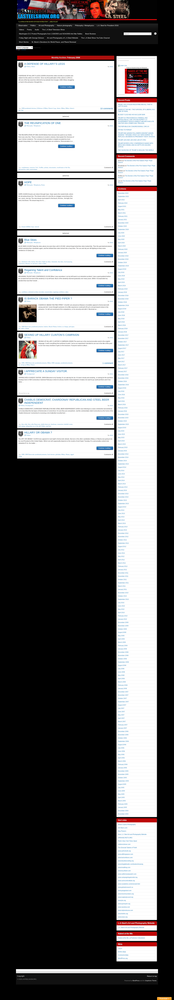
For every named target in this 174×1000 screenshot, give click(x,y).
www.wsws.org (122, 917)
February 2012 (122, 566)
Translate (23, 49)
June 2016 (121, 394)
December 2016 (123, 375)
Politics (33, 25)
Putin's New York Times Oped (127, 841)
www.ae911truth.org (124, 851)
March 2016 (122, 404)
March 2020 (122, 246)
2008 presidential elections (29, 108)
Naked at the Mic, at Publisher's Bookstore (131, 938)
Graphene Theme (150, 980)
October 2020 (122, 226)
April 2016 (121, 401)
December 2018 (123, 295)
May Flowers (122, 831)
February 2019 (122, 289)
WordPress (136, 980)
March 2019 (122, 285)
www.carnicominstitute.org (126, 880)
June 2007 (121, 711)
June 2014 (121, 474)
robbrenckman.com (124, 844)
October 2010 (122, 596)
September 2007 (123, 702)
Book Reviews (90, 34)
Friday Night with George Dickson (31, 38)
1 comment (108, 363)
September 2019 (123, 266)
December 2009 (123, 622)
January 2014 (122, 490)
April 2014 (121, 480)
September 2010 (123, 599)
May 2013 (121, 517)
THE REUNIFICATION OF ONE (42, 123)
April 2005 (121, 797)
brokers (60, 326)
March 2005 (122, 801)
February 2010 (122, 616)
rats (19, 328)
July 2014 (121, 470)
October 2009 (122, 629)
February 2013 (122, 527)
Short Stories (24, 42)
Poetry (29, 30)
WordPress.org (123, 958)
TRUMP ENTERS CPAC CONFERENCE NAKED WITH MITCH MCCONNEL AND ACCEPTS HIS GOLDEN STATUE (135, 145)
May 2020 (121, 239)
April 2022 (121, 200)
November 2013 (123, 497)
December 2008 (123, 652)
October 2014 (122, 460)
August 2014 (122, 467)
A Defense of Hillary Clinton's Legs (46, 108)
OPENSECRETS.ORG (125, 838)
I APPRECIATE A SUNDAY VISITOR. (46, 371)
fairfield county (68, 424)
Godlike (41, 167)
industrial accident (33, 292)
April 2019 (121, 282)
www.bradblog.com (124, 867)
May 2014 (121, 477)
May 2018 (121, 318)
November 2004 (123, 814)
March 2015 (122, 444)
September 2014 (123, 464)
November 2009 (123, 626)
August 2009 (122, 632)
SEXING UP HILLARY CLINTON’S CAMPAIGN (51, 334)
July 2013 (121, 510)
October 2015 (122, 421)
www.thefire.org (123, 913)
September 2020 (123, 229)
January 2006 (122, 768)
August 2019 (122, 269)
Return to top (152, 976)
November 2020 (123, 223)
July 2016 (121, 391)
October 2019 (122, 262)
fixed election (51, 454)
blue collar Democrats (34, 424)
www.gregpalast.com (124, 890)
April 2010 (121, 612)
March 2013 (122, 523)
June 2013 (121, 513)
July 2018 (121, 312)
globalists (58, 454)
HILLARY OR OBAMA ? (38, 432)
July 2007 (121, 708)
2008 (23, 363)
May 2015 (121, 437)
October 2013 (122, 500)
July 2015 (121, 431)
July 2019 (121, 272)
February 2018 (122, 328)
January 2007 (122, 728)
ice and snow (34, 263)
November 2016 (123, 378)
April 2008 (121, 678)
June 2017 (121, 355)
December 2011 (123, 573)
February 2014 (122, 487)
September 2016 (123, 385)
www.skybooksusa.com (125, 910)
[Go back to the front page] (87, 11)
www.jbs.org (122, 900)
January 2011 (122, 589)
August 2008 (122, 665)
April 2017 (121, 361)
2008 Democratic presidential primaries (32, 326)
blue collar (24, 424)
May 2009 (121, 636)
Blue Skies (30, 239)
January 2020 (122, 252)
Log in (120, 948)
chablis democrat (45, 424)
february (27, 263)
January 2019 (122, 292)
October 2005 (122, 778)
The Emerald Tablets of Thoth (127, 847)
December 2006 (123, 731)
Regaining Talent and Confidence (43, 270)
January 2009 (122, 649)
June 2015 (121, 434)
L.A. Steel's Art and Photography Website (131, 927)
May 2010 (121, 609)
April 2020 (121, 243)
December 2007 (123, 692)
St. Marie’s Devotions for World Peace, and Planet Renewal (54, 42)
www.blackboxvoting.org (126, 861)
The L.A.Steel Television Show (53, 30)
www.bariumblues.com (125, 857)
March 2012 (122, 563)
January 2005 (122, 807)
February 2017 (122, 368)
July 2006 (121, 748)
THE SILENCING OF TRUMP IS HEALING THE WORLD (136, 150)
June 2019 (121, 276)
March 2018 (122, 325)
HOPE (28, 182)
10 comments (106, 108)
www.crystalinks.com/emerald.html (129, 884)
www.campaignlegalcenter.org (127, 877)
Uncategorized (31, 374)
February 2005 (122, 804)
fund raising (21, 426)
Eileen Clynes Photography (127, 824)
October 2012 (122, 540)
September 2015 (123, 424)
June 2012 (121, 553)
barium (33, 261)
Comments (123, 955)
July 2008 (121, 669)
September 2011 (123, 583)
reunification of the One (63, 167)
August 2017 (122, 348)
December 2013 (123, 494)
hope (32, 226)
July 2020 (121, 233)
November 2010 (123, 593)
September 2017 (123, 345)
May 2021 (121, 210)
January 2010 (122, 619)
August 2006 (122, 744)
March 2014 (122, 484)
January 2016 (122, 411)
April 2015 (121, 441)
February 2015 (122, 447)
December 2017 (123, 335)
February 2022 (122, 203)
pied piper (71, 326)
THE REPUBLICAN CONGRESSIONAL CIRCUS (133, 126)
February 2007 (122, 725)
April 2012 (121, 560)
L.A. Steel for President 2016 (107, 25)
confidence (25, 292)
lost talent (41, 292)
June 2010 (121, 606)
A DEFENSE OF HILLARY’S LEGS (44, 63)
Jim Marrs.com (122, 828)
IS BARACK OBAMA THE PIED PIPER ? (48, 298)
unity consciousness (31, 169)
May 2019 (121, 279)
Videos (21, 30)
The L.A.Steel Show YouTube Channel (95, 38)
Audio (37, 30)
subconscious (22, 169)
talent (66, 292)
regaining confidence (59, 292)
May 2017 (121, 358)
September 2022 (123, 196)
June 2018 (121, 315)
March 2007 (122, 721)
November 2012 (123, 536)
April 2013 (121, 520)
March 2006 (122, 761)
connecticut (21, 263)
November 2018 (123, 299)
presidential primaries (66, 363)
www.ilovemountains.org (126, 894)
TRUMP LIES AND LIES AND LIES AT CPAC (132, 140)
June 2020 (121, 236)
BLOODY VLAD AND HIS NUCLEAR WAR (131, 114)
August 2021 (122, 206)
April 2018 (121, 322)
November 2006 (123, 735)
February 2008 (122, 685)
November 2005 (123, 774)
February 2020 (122, 249)
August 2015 (122, 427)
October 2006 (122, 738)
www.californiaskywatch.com (127, 874)
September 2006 (123, 741)
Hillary (63, 108)
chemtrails (54, 261)
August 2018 (122, 309)
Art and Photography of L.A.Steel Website (62, 38)
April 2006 (121, 758)
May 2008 (121, 675)
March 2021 (122, 213)
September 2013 (123, 503)
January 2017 (122, 371)
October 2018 (122, 302)
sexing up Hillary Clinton (28, 364)
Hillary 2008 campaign (53, 363)
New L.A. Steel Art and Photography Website (132, 834)
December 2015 (123, 414)
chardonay (53, 424)
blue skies (38, 261)
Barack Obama (53, 326)
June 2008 (121, 672)
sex (19, 364)
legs (22, 110)
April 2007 (121, 718)
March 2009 (122, 642)
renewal (37, 226)
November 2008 (123, 655)
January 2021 (122, 219)
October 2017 (122, 342)
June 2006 (121, 751)
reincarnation (52, 167)
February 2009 (122, 645)
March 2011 (122, 586)
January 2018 (122, 332)
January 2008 (122, 688)
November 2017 (123, 338)
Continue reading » (66, 87)
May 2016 (121, 398)
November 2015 (123, 418)
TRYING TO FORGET (125, 130)
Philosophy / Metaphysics (84, 25)
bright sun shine (46, 261)
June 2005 (121, 791)
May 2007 (121, 715)
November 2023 (123, 193)
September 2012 (123, 543)
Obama (68, 454)
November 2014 (123, 457)
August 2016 (122, 388)
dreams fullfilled (26, 226)
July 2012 (121, 550)
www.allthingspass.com (125, 854)
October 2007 (122, 698)
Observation (22, 25)
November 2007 (123, 695)
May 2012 (121, 556)
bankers (46, 326)
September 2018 (123, 305)
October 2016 (122, 381)
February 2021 (122, 216)
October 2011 (122, 579)
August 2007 (122, 705)
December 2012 (123, 533)
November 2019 (123, 259)
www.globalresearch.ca (125, 887)
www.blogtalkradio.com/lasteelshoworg (130, 864)
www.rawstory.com (124, 907)
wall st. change (25, 328)
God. (37, 167)
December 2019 (123, 256)
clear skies (60, 261)
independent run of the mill (33, 426)
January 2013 (122, 530)
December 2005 (123, 771)
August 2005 (122, 784)
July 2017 (121, 352)
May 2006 (121, 754)
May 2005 (121, 794)
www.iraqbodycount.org (125, 897)
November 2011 (123, 576)
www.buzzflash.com (124, 871)
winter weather (42, 263)
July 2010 (121, 602)
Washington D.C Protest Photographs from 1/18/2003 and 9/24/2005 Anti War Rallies (50, 34)
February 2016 (122, 408)
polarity (46, 167)
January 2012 (122, 569)
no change (65, 326)
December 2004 (123, 811)
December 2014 (123, 454)
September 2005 (123, 781)
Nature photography (64, 25)
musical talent (48, 292)
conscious (32, 167)
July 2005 (121, 787)
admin (111, 66)
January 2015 (122, 451)
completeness (25, 167)
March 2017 (122, 365)
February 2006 (122, 764)
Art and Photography (46, 25)
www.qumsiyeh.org (124, 904)
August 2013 (122, 507)
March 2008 (122, 682)
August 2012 (122, 546)
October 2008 (122, 659)
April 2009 (121, 639)
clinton (58, 108)
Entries (122, 952)
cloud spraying (68, 261)
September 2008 (123, 662)
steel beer (48, 426)
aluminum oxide (26, 261)
